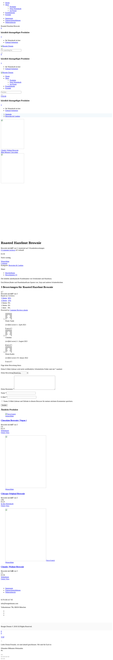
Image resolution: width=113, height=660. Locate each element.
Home (7, 3)
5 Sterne (4, 298)
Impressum (9, 18)
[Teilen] (4, 656)
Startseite (8, 114)
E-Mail (4, 397)
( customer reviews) (8, 250)
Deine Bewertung (7, 373)
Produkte (13, 7)
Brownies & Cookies (12, 116)
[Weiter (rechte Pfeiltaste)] (4, 658)
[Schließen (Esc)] (2, 656)
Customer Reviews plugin (19, 310)
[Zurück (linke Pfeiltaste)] (2, 658)
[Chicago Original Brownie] (25, 487)
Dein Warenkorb (15, 9)
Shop (7, 5)
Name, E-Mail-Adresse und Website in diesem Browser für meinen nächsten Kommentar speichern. (38, 401)
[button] (1, 28)
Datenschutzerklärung (13, 20)
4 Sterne (4, 300)
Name (3, 393)
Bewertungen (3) (11, 275)
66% (9, 298)
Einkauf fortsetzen (11, 42)
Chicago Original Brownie (13, 493)
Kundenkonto (10, 13)
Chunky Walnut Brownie (12, 567)
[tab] (58, 273)
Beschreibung (10, 273)
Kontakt (8, 15)
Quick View (5, 433)
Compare (4, 263)
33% (9, 300)
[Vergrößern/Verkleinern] (8, 656)
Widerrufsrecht (10, 22)
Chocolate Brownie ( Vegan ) (14, 420)
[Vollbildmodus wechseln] (6, 656)
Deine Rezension (7, 389)
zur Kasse (13, 11)
